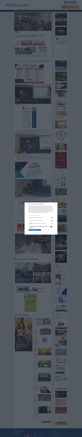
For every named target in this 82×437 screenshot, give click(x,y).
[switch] (51, 217)
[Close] (56, 204)
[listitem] (41, 215)
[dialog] (41, 218)
